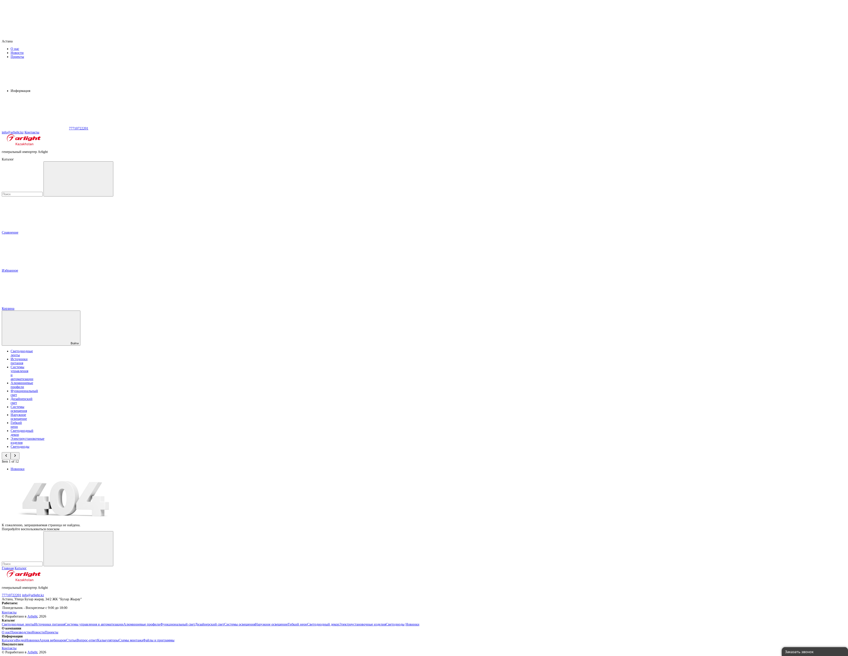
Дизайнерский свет (209, 624)
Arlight (32, 616)
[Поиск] (78, 178)
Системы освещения (19, 409)
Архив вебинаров (52, 640)
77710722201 (11, 595)
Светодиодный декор (323, 624)
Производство (21, 632)
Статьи (71, 640)
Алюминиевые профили (22, 385)
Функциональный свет (177, 624)
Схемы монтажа (131, 640)
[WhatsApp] (35, 128)
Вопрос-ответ (87, 640)
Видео (20, 640)
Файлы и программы (158, 640)
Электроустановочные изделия (362, 624)
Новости (17, 53)
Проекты (17, 57)
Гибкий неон (16, 425)
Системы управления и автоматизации (94, 624)
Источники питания (19, 361)
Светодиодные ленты (18, 624)
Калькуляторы (108, 640)
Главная (8, 568)
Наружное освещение (19, 417)
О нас (15, 49)
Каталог (21, 568)
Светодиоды (20, 446)
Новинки (18, 469)
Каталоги (9, 640)
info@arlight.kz (33, 595)
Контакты (32, 132)
